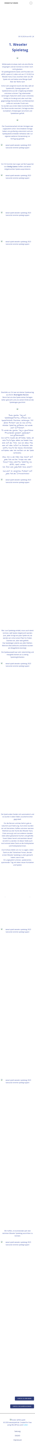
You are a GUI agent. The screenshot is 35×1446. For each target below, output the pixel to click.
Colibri (25, 1425)
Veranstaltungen (11, 3)
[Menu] (31, 3)
